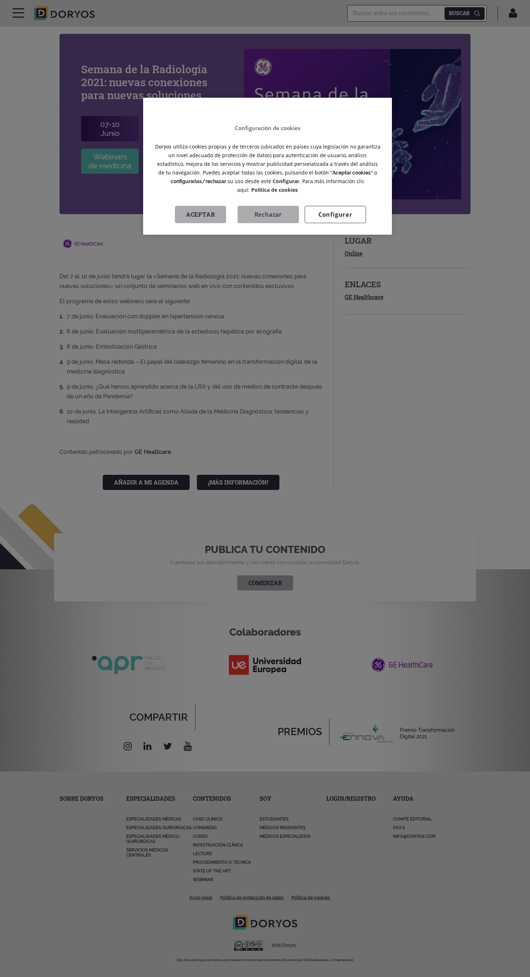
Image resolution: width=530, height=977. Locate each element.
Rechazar (268, 215)
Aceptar (200, 214)
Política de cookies (274, 190)
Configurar (335, 215)
